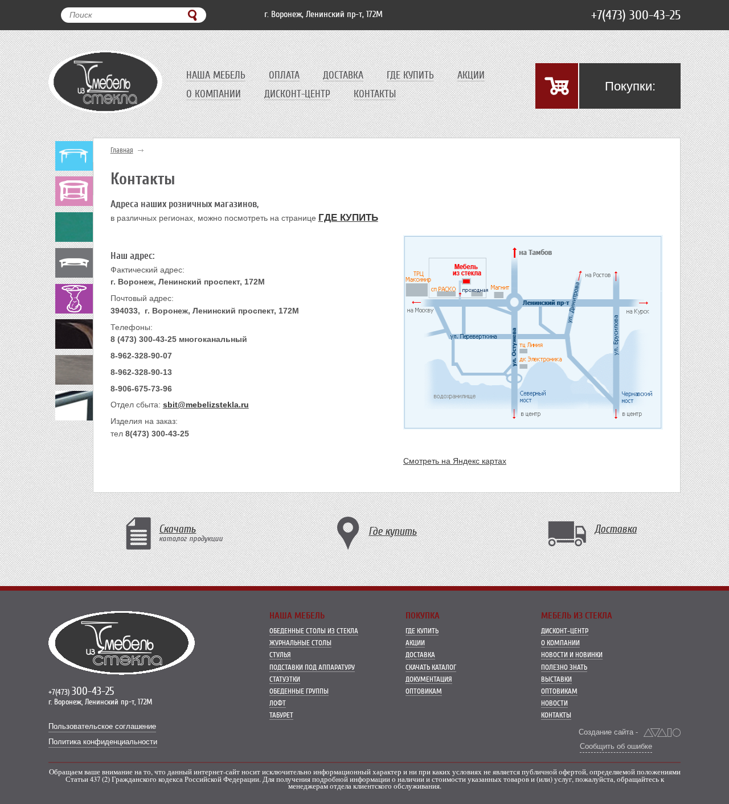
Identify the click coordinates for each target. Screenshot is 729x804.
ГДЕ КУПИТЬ (348, 217)
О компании (213, 94)
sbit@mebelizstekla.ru (206, 404)
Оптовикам (424, 691)
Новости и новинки (572, 654)
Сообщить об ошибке (616, 747)
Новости (554, 703)
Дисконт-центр (297, 94)
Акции (471, 75)
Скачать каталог (431, 667)
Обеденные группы (299, 691)
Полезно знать (564, 667)
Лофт (277, 703)
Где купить (410, 75)
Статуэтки (284, 679)
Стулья (280, 654)
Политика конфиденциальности (102, 742)
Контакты (375, 94)
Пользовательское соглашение (102, 727)
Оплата (284, 75)
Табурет (281, 715)
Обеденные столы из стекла (313, 630)
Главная (121, 150)
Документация (429, 679)
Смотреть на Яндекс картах (454, 460)
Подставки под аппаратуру (312, 667)
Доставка (343, 75)
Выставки (556, 679)
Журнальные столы (300, 642)
